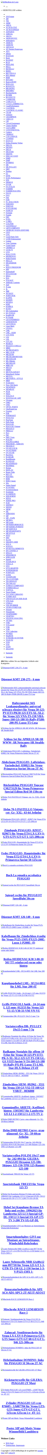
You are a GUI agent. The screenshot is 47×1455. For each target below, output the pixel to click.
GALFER (9, 224)
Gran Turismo (11, 243)
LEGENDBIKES (12, 320)
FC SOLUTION (12, 202)
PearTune (9, 420)
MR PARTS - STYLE (14, 378)
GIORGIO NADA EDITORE (17, 230)
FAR (8, 200)
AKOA (9, 36)
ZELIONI (9, 649)
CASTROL (10, 108)
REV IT (9, 474)
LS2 (7, 337)
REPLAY (9, 470)
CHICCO (9, 119)
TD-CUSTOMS (12, 579)
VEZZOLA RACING (14, 618)
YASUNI (9, 640)
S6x (7, 483)
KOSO (8, 309)
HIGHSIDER (11, 263)
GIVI (8, 232)
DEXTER (10, 152)
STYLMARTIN (12, 568)
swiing (8, 575)
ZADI (8, 647)
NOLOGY (10, 396)
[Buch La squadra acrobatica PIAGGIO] (17, 865)
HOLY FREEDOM (13, 267)
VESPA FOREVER (13, 607)
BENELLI (10, 69)
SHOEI (9, 507)
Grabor (8, 241)
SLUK (8, 540)
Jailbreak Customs (13, 283)
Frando (8, 215)
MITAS (9, 368)
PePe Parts (10, 422)
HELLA (9, 261)
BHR (8, 78)
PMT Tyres (10, 437)
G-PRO (9, 221)
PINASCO (10, 429)
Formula (9, 213)
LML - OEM (11, 333)
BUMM (9, 95)
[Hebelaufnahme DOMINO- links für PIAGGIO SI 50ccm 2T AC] (23, 1350)
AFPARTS (10, 32)
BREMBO (10, 91)
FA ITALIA (10, 187)
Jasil (7, 285)
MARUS (9, 344)
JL (7, 289)
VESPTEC (10, 616)
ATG (8, 51)
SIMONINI (10, 514)
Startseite (9, 653)
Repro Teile (10, 472)
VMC (8, 623)
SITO (8, 535)
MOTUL (9, 376)
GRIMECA (10, 248)
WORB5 (9, 634)
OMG (8, 402)
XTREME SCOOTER (14, 638)
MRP (8, 381)
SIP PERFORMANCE (15, 525)
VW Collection (11, 631)
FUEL (8, 219)
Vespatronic (10, 612)
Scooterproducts (12, 490)
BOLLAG (10, 84)
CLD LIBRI (10, 128)
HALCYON (11, 254)
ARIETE (9, 43)
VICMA (9, 620)
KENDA (9, 302)
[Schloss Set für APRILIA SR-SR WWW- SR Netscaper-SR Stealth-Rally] (23, 730)
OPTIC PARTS (12, 407)
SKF (7, 538)
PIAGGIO (10, 424)
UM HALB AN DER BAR (16, 599)
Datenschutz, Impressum (15, 1445)
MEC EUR (10, 352)
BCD (8, 62)
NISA (8, 394)
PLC (7, 433)
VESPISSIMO (11, 614)
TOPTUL (9, 590)
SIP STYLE (10, 533)
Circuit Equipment (13, 123)
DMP (8, 160)
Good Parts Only (12, 237)
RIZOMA (9, 477)
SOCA (8, 544)
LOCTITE (10, 335)
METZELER (11, 359)
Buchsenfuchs (11, 93)
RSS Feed (9, 1443)
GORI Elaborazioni (13, 239)
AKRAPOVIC (11, 38)
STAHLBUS (11, 562)
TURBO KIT (11, 596)
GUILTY (9, 250)
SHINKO (9, 505)
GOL (8, 235)
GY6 (8, 252)
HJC (7, 265)
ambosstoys (10, 40)
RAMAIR (10, 457)
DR (7, 165)
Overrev (9, 411)
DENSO (9, 147)
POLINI (9, 439)
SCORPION (11, 494)
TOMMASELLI (12, 588)
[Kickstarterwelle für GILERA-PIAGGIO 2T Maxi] (21, 1370)
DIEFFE (9, 154)
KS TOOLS (10, 313)
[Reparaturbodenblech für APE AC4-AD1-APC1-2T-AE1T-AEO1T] (23, 1279)
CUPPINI (9, 139)
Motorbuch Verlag (13, 374)
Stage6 (8, 559)
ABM (8, 23)
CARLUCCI (11, 102)
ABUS (8, 25)
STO (8, 566)
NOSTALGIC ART (13, 398)
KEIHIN (9, 300)
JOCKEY (9, 293)
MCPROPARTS (12, 350)
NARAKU (10, 383)
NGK (8, 392)
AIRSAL (9, 34)
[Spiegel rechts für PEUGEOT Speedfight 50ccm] (20, 885)
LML (8, 330)
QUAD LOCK (11, 448)
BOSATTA (10, 86)
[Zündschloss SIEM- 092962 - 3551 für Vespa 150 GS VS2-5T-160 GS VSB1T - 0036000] (23, 1076)
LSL (7, 339)
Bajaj (8, 58)
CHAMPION (11, 117)
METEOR (10, 354)
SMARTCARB (12, 542)
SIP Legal (9, 522)
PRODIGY (10, 446)
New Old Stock (12, 385)
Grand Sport (10, 245)
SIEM (8, 509)
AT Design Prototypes (14, 49)
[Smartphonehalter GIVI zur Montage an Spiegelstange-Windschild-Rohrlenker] (23, 1228)
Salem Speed (11, 485)
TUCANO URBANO (14, 594)
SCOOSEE (10, 487)
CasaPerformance (12, 106)
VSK (8, 627)
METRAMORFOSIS (14, 357)
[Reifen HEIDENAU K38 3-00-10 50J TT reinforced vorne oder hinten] (23, 950)
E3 (7, 173)
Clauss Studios (11, 126)
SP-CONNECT (12, 551)
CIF (7, 121)
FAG (8, 195)
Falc (7, 197)
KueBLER (10, 315)
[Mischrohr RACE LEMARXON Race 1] (17, 1299)
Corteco (9, 132)
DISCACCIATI (12, 156)
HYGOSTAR (11, 274)
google (40, 1451)
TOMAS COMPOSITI (15, 586)
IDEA (8, 276)
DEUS (8, 150)
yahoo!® (11, 1453)
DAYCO (9, 141)
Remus (8, 468)
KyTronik (9, 317)
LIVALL (9, 328)
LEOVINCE (11, 324)
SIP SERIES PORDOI (14, 527)
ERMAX (9, 182)
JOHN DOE (10, 296)
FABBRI (9, 189)
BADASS (10, 56)
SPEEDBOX (11, 555)
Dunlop (9, 171)
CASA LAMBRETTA (14, 104)
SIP (7, 516)
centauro (9, 115)
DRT (8, 169)
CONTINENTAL (13, 130)
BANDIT (9, 60)
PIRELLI (9, 431)
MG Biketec (10, 361)
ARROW (9, 45)
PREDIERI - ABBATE (15, 444)
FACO (8, 193)
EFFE (8, 176)
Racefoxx (9, 455)
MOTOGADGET (13, 372)
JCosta (8, 287)
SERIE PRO (11, 501)
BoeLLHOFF (11, 82)
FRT (7, 217)
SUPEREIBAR (12, 570)
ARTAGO (10, 47)
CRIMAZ (9, 134)
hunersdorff (10, 272)
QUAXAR (10, 453)
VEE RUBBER (12, 605)
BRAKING (10, 88)
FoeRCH (9, 211)
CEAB (8, 112)
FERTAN (9, 206)
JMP (7, 291)
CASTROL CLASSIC (14, 110)
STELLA (9, 564)
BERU (8, 71)
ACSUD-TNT (11, 27)
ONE (8, 405)
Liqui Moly (10, 326)
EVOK (8, 184)
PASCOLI (10, 418)
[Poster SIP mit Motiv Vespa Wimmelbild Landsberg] (21, 1418)
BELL (8, 67)
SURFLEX (10, 572)
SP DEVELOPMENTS (15, 549)
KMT (8, 304)
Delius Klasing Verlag (14, 143)
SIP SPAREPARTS (13, 531)
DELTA (9, 145)
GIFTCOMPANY (13, 228)
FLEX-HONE (11, 208)
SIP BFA (9, 520)
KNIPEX (9, 306)
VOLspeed (10, 625)
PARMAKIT (11, 416)
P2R (7, 413)
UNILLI (9, 603)
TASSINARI (11, 577)
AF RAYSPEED (12, 30)
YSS (7, 644)
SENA (8, 498)
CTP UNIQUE (11, 136)
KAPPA (9, 298)
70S (7, 21)
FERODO (10, 204)
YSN (8, 642)
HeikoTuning (11, 259)
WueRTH (9, 636)
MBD (8, 348)
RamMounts (10, 459)
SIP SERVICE (11, 529)
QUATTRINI (11, 450)
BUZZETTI (10, 97)
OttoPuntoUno (11, 409)
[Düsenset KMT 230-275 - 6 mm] (14, 668)
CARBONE (10, 99)
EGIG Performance (13, 178)
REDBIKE (10, 466)
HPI (7, 269)
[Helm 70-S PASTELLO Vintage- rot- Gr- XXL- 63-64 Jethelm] (23, 799)
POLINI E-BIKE (12, 442)
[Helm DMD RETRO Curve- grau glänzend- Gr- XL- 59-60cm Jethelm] (23, 1121)
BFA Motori (10, 75)
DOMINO (10, 163)
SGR (8, 503)
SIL (7, 511)
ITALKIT (9, 280)
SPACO (9, 553)
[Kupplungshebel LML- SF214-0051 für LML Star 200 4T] (23, 973)
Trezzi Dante (11, 592)
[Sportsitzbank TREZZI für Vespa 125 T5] (17, 1174)
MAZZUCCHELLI (13, 346)
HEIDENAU (11, 256)
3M (7, 19)
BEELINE (10, 64)
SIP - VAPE (10, 518)
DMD (8, 158)
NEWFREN (10, 387)
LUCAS (9, 341)
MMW (8, 370)
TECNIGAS (11, 583)
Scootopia (9, 492)
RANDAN (10, 461)
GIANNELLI (11, 226)
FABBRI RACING (13, 191)
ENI (7, 180)
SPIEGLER (10, 557)
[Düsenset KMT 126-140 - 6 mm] (14, 905)
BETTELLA (11, 73)
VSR (8, 629)
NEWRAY (10, 389)
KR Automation (12, 311)
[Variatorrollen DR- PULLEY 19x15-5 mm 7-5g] (20, 1016)
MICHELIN (10, 363)
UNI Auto (9, 601)
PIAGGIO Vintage (13, 426)
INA (7, 278)
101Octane (10, 17)
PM (7, 435)
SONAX (9, 546)
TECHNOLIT (11, 581)
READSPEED (11, 463)
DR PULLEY (11, 167)
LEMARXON (11, 322)
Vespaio (9, 610)
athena (8, 54)
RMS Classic (11, 481)
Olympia (9, 400)
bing (2, 1453)
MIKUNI (9, 365)
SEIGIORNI (11, 496)
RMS (8, 479)
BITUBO (9, 80)
